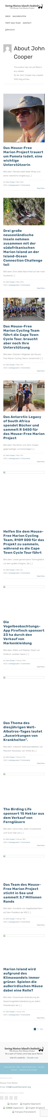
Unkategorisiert (13, 185)
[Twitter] (6, 1098)
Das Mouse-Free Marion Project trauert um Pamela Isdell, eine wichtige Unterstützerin (23, 156)
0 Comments (25, 185)
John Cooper (10, 182)
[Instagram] (15, 1098)
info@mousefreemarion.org (18, 1087)
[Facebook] (1, 1098)
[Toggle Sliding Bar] (17, 29)
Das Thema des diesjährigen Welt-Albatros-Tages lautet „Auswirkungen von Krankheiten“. (22, 731)
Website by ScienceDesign (28, 1070)
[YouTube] (11, 1098)
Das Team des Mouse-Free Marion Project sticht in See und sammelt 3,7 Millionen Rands (22, 893)
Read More (41, 188)
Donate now (32, 1057)
